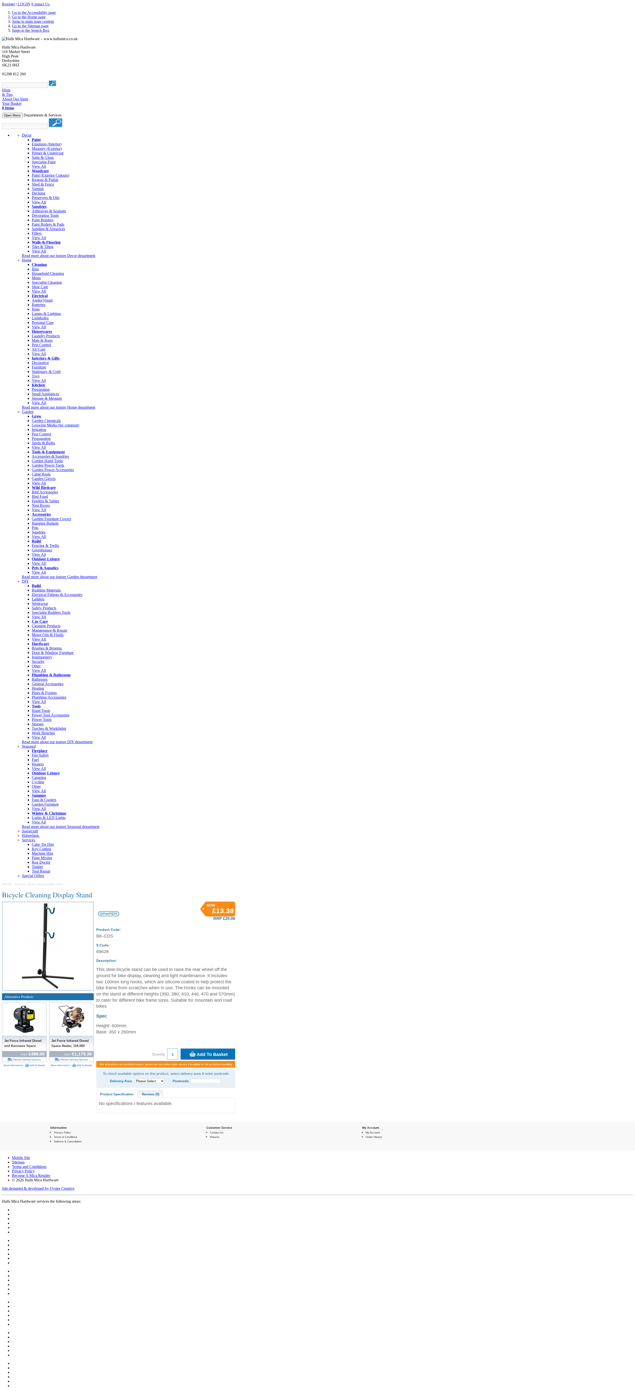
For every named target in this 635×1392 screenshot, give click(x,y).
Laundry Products (46, 336)
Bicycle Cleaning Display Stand (45, 884)
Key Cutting (41, 849)
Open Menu (12, 115)
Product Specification (116, 1094)
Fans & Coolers (44, 800)
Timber (37, 867)
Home (27, 260)
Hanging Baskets (45, 523)
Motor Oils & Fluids (48, 635)
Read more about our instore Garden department (59, 577)
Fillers (36, 233)
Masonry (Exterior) (47, 148)
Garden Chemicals (46, 421)
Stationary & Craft (46, 371)
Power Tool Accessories (50, 715)
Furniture (39, 367)
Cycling (38, 782)
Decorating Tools (45, 215)
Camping (39, 777)
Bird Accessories (45, 492)
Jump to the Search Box (30, 30)
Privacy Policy (62, 1132)
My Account (373, 1132)
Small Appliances (45, 394)
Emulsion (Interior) (47, 144)
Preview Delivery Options (24, 1059)
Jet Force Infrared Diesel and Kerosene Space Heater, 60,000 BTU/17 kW (23, 1045)
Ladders (38, 599)
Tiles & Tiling (42, 247)
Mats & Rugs (42, 340)
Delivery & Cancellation (68, 1141)
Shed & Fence (43, 184)
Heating (38, 688)
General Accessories (48, 684)
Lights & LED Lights (48, 818)
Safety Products (44, 608)
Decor (27, 135)
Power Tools (42, 719)
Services (28, 840)
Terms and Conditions (29, 1167)
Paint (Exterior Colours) (50, 175)
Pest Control (41, 345)
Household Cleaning (48, 273)
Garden (27, 412)
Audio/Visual (42, 300)
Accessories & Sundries (50, 456)
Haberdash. (31, 835)
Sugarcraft (30, 831)
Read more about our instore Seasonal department (60, 826)
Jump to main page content (33, 21)
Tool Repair (41, 871)
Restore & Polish (45, 180)
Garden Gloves (44, 479)
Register (8, 4)
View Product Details (13, 1065)
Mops (36, 278)
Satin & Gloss (43, 157)
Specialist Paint (44, 162)
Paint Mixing (42, 858)
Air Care (38, 349)
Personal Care (43, 322)
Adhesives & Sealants (49, 211)
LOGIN (24, 4)
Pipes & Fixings (44, 693)
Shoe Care (40, 287)
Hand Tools (41, 711)
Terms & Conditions (65, 1137)
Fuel (35, 760)
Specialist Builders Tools (51, 612)
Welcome (7, 884)
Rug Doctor (41, 862)
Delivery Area (121, 1081)
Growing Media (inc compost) (55, 425)
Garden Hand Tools (47, 461)
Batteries (38, 305)
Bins (35, 269)
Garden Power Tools (48, 465)
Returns (215, 1137)
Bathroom (39, 679)
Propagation (41, 438)
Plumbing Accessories (49, 697)
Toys (35, 376)
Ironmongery (42, 657)
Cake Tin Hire (43, 844)
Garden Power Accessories (53, 470)
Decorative (40, 363)
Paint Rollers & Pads (48, 224)
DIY (25, 581)
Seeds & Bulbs (43, 443)
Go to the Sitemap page (30, 26)
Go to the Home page (29, 17)
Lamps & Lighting (46, 314)
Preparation (41, 389)
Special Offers (33, 876)
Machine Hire (42, 853)
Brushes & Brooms (47, 648)
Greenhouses (42, 550)
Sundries (38, 532)
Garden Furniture (45, 804)
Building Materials (46, 590)
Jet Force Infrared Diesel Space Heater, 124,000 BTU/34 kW (70, 1045)
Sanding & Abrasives (48, 229)
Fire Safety (40, 755)
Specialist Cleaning (47, 282)
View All (39, 166)
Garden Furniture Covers (51, 519)
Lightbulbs (40, 318)
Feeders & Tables (45, 501)
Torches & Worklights (49, 728)
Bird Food (40, 496)
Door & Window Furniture (53, 653)
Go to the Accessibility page (34, 12)
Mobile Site (21, 1158)
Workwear (40, 603)
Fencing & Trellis (45, 545)
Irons (36, 309)
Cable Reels (41, 474)
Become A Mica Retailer (31, 1175)
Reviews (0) (150, 1094)
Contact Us (41, 4)
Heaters (38, 764)
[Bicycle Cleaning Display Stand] (48, 946)
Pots (35, 528)
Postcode (181, 1081)
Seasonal (29, 746)
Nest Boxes (41, 505)
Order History (374, 1137)
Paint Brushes (42, 220)
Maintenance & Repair (49, 630)
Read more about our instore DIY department (57, 742)
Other (36, 666)
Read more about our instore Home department (58, 407)
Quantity (158, 1054)
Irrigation (39, 429)
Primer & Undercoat (48, 153)
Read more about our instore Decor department (58, 256)
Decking (38, 193)
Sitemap (18, 1162)
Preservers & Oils (45, 198)
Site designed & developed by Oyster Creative (38, 1188)
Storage (38, 724)
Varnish (38, 189)
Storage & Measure (47, 398)
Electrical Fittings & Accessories (57, 595)
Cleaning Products (46, 626)
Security (38, 661)
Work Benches (43, 733)
